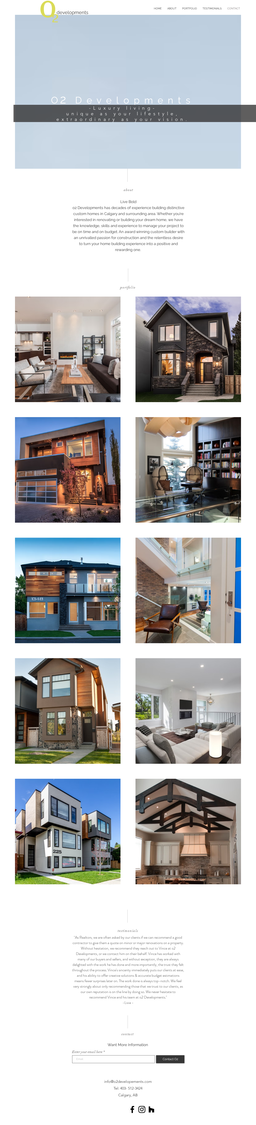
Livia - (129, 1002)
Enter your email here (87, 1052)
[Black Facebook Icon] (132, 1109)
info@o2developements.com (128, 1081)
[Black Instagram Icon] (142, 1109)
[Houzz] (151, 1109)
